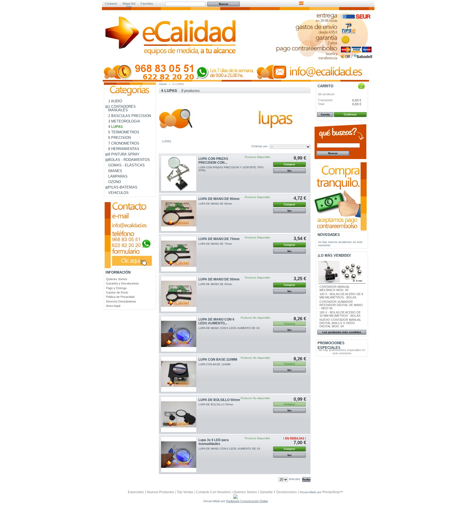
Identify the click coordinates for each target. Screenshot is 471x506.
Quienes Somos (116, 279)
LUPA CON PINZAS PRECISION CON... (213, 160)
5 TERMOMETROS (123, 132)
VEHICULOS (118, 193)
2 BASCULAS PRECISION (129, 116)
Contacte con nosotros (213, 492)
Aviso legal (113, 305)
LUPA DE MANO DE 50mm (219, 279)
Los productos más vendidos (341, 332)
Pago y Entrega (116, 288)
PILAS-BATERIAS (122, 187)
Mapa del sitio (129, 4)
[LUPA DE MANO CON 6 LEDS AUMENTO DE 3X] (179, 334)
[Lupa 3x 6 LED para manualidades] (179, 454)
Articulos (294, 479)
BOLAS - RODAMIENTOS (129, 160)
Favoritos (147, 3)
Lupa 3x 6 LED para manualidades (213, 442)
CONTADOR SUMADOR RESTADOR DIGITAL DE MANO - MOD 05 (341, 305)
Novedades (329, 235)
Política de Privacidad (120, 296)
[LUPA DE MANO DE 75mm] (179, 254)
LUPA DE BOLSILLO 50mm (219, 400)
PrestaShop (331, 492)
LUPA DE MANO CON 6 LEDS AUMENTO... (216, 321)
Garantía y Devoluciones (122, 283)
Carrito (325, 86)
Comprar (289, 164)
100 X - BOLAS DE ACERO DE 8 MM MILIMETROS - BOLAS (341, 295)
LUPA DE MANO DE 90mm (219, 199)
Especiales (136, 492)
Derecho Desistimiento (121, 301)
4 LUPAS (115, 127)
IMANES (115, 171)
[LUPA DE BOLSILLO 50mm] (179, 414)
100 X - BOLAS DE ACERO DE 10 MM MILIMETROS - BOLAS (340, 314)
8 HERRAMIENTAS (123, 149)
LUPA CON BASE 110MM (217, 359)
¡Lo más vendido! (334, 255)
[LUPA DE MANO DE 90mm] (179, 213)
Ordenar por (259, 146)
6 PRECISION (119, 138)
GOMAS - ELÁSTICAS (126, 165)
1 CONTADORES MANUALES (122, 108)
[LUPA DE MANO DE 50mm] (179, 294)
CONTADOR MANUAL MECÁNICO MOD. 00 (334, 288)
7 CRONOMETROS (123, 143)
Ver (289, 170)
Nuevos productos (160, 492)
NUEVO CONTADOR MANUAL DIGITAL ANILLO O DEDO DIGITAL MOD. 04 (340, 323)
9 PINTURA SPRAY (124, 154)
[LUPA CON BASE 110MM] (179, 374)
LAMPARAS (118, 176)
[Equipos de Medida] (171, 46)
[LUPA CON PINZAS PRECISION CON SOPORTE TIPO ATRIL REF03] (179, 173)
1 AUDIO (115, 101)
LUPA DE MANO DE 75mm (219, 239)
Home (163, 84)
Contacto (111, 3)
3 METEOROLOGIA (124, 121)
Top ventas (185, 492)
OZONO (114, 182)
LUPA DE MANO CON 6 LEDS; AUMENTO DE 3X (229, 448)
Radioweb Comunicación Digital (247, 501)
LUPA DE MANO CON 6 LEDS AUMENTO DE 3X (229, 328)
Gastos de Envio (117, 292)
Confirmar (350, 114)
